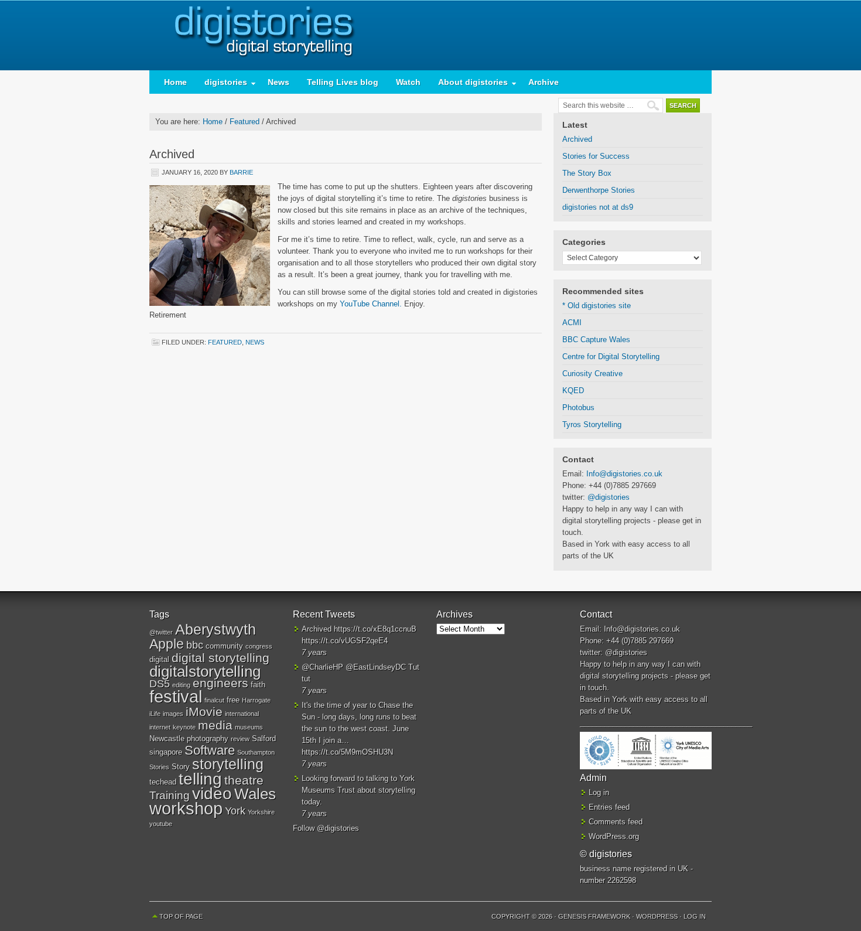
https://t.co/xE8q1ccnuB (375, 629)
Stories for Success (596, 156)
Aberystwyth (215, 629)
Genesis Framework (594, 916)
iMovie (204, 711)
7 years (314, 652)
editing (181, 684)
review (240, 738)
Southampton (256, 752)
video (212, 794)
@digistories (608, 497)
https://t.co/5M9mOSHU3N (347, 752)
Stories (159, 766)
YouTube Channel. (371, 303)
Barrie (241, 172)
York (235, 811)
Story (181, 766)
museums (249, 727)
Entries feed (609, 807)
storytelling (228, 764)
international (242, 713)
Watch (408, 82)
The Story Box (586, 173)
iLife (154, 713)
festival (175, 696)
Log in (599, 792)
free (233, 699)
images (173, 713)
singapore (165, 752)
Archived (577, 139)
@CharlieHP (322, 667)
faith (258, 684)
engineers (220, 683)
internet (159, 727)
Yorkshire (261, 812)
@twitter (161, 632)
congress (258, 646)
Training (169, 795)
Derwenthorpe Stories (598, 190)
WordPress (657, 916)
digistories (430, 35)
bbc (194, 645)
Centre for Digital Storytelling (611, 356)
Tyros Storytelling (591, 424)
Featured (225, 342)
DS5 (159, 684)
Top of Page (181, 916)
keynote (184, 727)
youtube (160, 823)
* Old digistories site (596, 305)
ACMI (572, 322)
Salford (264, 738)
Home (175, 82)
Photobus (578, 407)
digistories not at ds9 (597, 207)
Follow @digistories (326, 828)
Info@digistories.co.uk (624, 473)
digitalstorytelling (205, 671)
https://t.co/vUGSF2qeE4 (345, 640)
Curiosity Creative (592, 373)
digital (159, 659)
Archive (543, 82)
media (215, 725)
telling (200, 778)
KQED (573, 390)
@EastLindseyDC (376, 667)
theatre (244, 780)
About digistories (468, 84)
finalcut (214, 700)
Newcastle (166, 738)
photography (207, 738)
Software (209, 750)
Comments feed (616, 821)
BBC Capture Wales (596, 339)
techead (162, 781)
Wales (255, 794)
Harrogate (256, 700)
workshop (186, 808)
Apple (166, 644)
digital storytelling (220, 657)
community (224, 646)
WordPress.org (614, 836)
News (278, 82)
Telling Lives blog (342, 82)
